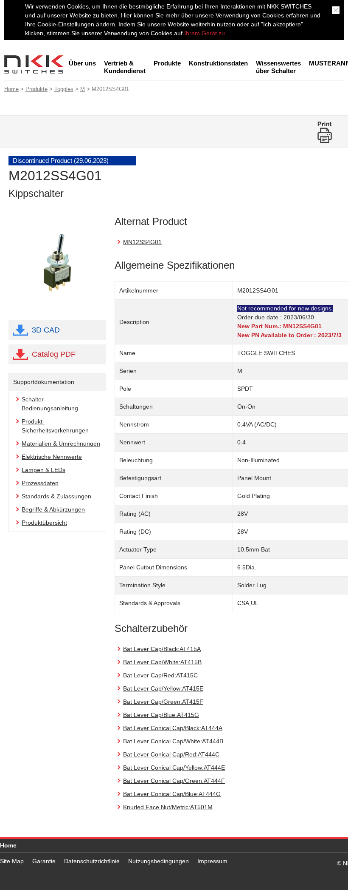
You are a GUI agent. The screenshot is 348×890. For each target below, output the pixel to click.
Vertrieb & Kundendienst (125, 67)
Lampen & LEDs (43, 469)
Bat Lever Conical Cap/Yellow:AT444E (174, 767)
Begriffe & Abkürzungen (53, 509)
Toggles (63, 89)
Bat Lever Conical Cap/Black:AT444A (172, 728)
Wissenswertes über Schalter (278, 67)
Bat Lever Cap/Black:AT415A (162, 648)
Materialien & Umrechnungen (61, 443)
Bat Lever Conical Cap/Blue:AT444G (172, 793)
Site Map (12, 861)
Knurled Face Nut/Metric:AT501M (168, 807)
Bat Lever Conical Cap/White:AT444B (173, 741)
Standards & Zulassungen (56, 496)
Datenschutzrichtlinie (92, 861)
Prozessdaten (40, 483)
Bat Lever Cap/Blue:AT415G (161, 714)
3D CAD (46, 330)
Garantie (44, 861)
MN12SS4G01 (142, 242)
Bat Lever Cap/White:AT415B (162, 662)
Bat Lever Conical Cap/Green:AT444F (174, 780)
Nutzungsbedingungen (158, 861)
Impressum (212, 861)
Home (11, 89)
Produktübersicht (44, 522)
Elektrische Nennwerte (52, 456)
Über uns (82, 63)
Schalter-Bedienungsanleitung (50, 404)
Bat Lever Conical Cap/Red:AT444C (171, 754)
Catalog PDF (54, 354)
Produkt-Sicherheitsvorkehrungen (55, 426)
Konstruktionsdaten (218, 63)
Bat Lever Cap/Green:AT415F (163, 701)
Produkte (167, 63)
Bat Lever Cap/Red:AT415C (160, 675)
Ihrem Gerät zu (203, 33)
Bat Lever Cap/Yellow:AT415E (163, 688)
